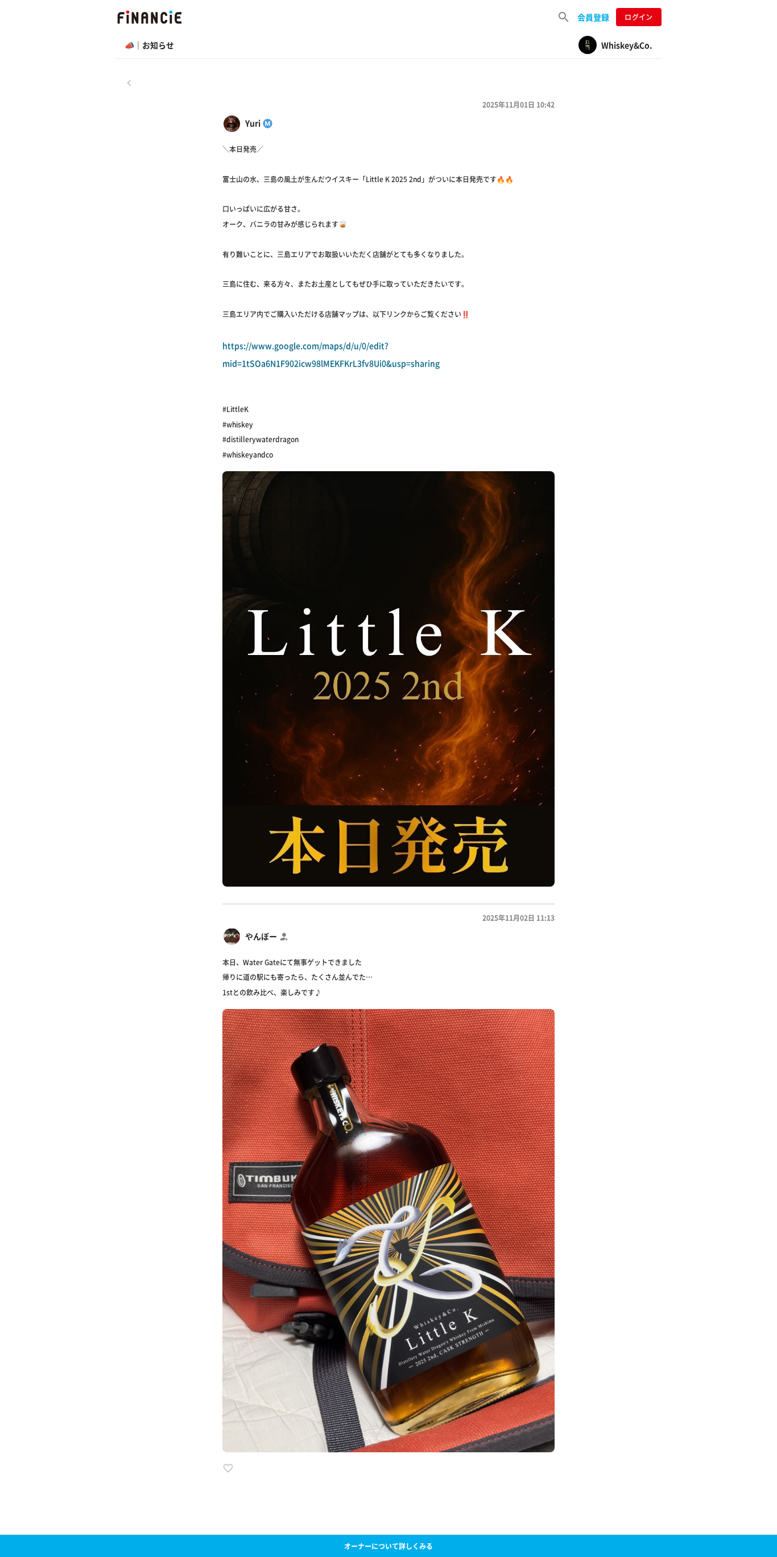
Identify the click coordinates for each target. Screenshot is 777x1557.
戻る (129, 82)
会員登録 (593, 17)
